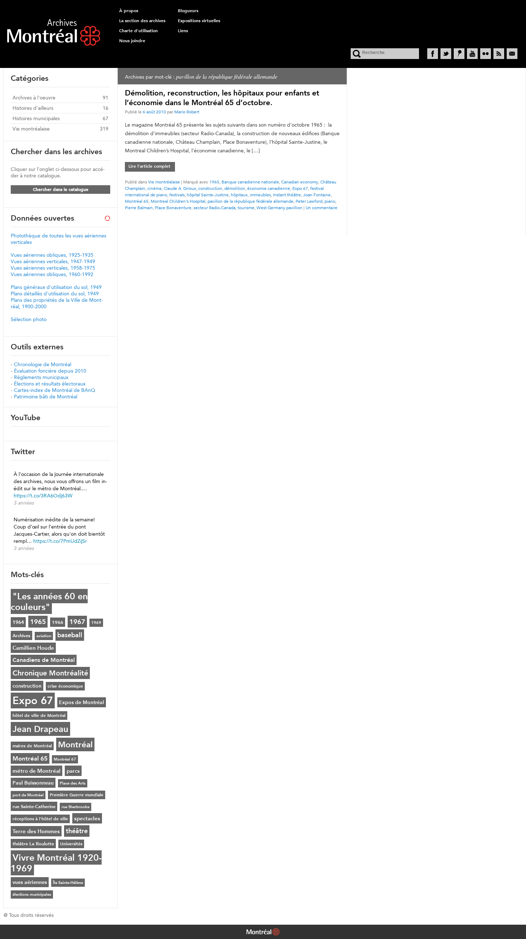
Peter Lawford (309, 201)
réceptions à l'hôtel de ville (40, 818)
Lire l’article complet (149, 166)
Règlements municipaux (41, 377)
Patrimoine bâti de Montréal (45, 396)
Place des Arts (73, 783)
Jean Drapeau (40, 729)
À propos (128, 10)
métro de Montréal (36, 770)
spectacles (87, 818)
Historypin (459, 53)
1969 (96, 622)
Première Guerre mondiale (76, 794)
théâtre (77, 831)
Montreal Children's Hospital (178, 201)
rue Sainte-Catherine (34, 806)
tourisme (246, 207)
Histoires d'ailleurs (33, 108)
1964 (18, 622)
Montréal (75, 744)
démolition (234, 188)
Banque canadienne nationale (250, 182)
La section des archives (142, 20)
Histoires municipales (36, 118)
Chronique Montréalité (50, 673)
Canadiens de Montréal (44, 660)
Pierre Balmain (139, 207)
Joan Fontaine (317, 194)
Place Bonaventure (173, 207)
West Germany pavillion (279, 207)
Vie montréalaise (164, 182)
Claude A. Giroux (180, 188)
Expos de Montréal (81, 702)
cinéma (154, 188)
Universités (71, 843)
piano (330, 201)
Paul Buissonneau (33, 783)
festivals (177, 194)
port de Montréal (28, 795)
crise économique (65, 686)
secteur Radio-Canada (214, 207)
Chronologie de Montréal (42, 364)
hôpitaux (239, 194)
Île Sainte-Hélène (68, 882)
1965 (214, 182)
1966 (57, 622)
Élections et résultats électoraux (50, 383)
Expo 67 (300, 188)
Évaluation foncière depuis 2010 (50, 371)
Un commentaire (321, 207)
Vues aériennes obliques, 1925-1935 (52, 255)
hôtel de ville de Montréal (39, 715)
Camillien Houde (33, 647)
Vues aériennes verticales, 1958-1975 (53, 268)
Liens (183, 30)
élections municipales (32, 894)
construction (210, 188)
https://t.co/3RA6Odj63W (43, 495)
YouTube (472, 53)
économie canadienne (268, 188)
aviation (43, 636)
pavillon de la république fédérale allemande (250, 201)
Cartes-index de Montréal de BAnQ (54, 390)
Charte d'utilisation (138, 30)
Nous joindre (132, 40)
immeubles (260, 194)
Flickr (485, 53)
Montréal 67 (65, 759)
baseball (69, 635)
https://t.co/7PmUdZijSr (60, 541)
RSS (498, 53)
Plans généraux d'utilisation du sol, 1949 (56, 287)
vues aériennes (30, 882)
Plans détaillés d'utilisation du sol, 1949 (55, 293)
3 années (24, 503)
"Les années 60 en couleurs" (49, 601)
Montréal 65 (136, 201)
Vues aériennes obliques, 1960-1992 (52, 274)
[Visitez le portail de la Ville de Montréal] (263, 932)
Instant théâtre (287, 194)
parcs (73, 770)
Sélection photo (29, 319)
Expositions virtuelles (199, 20)
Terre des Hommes (36, 831)
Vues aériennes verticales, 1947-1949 (53, 261)
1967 (77, 622)
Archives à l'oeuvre (34, 97)
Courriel (512, 53)
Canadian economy (299, 182)
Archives (21, 635)
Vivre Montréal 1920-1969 (56, 863)
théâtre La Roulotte (33, 843)
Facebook (432, 53)
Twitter (445, 53)
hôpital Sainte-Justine (208, 194)
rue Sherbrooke (75, 807)
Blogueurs (188, 10)
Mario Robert (186, 111)
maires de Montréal (32, 745)
